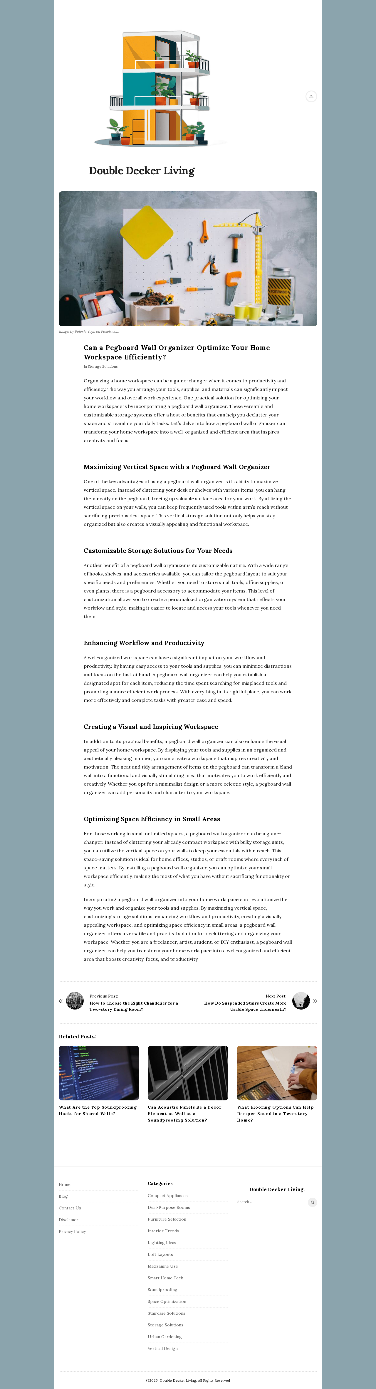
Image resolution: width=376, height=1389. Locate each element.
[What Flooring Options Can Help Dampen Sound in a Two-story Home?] (277, 1073)
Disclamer (68, 1219)
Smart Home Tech (165, 1278)
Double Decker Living (141, 170)
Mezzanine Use (163, 1266)
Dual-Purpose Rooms (169, 1207)
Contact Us (70, 1208)
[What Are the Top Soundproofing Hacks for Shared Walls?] (99, 1073)
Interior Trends (163, 1231)
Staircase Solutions (166, 1313)
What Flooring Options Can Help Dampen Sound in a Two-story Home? (275, 1113)
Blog (63, 1196)
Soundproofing (162, 1289)
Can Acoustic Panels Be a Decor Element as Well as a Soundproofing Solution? (184, 1113)
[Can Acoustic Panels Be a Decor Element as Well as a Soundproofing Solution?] (188, 1073)
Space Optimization (167, 1301)
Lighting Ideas (162, 1242)
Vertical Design (163, 1348)
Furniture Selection (167, 1219)
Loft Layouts (160, 1254)
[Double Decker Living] (160, 88)
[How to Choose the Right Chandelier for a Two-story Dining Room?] (75, 1001)
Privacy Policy (72, 1231)
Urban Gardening (165, 1336)
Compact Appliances (168, 1195)
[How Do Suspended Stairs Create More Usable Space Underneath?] (301, 1001)
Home (64, 1184)
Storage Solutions (103, 366)
